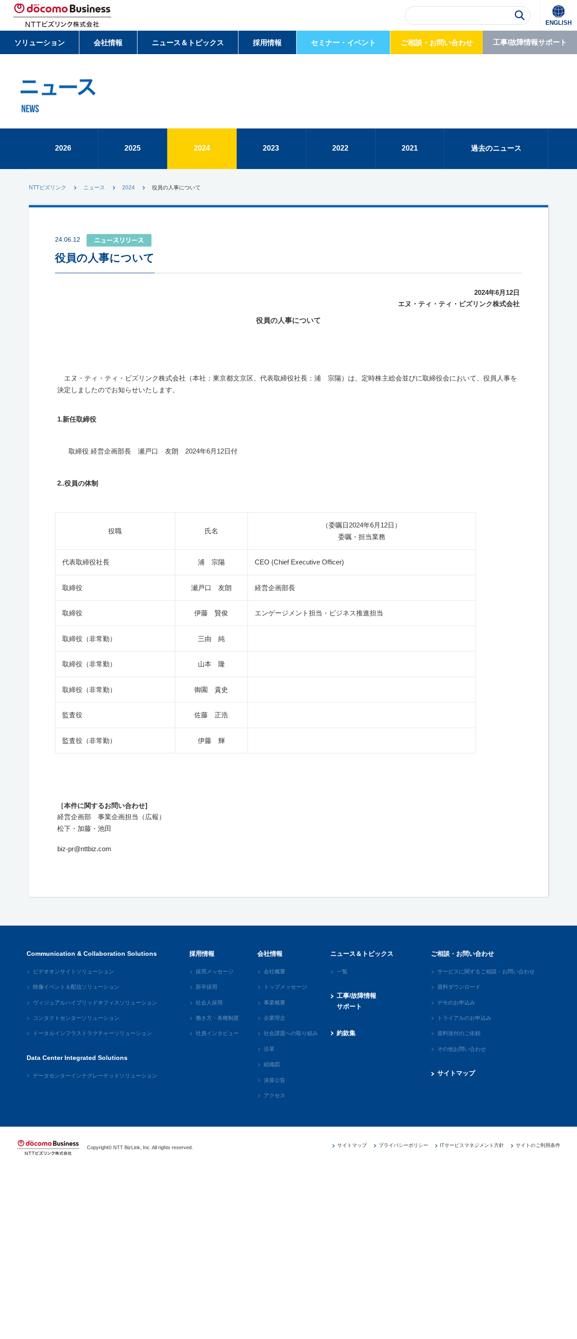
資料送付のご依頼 (459, 1033)
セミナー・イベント (343, 42)
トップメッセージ (285, 987)
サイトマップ (456, 1073)
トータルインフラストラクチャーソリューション (92, 1033)
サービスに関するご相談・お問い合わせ (486, 971)
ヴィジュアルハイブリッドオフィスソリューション (95, 1003)
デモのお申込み (456, 1003)
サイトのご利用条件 (538, 1145)
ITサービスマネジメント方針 (472, 1145)
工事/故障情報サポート (530, 42)
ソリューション (39, 42)
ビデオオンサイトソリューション (73, 971)
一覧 (342, 971)
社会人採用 (209, 1003)
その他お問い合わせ (461, 1049)
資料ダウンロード (459, 987)
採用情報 (267, 42)
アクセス (274, 1095)
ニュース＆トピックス (188, 42)
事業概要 (274, 1003)
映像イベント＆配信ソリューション (76, 987)
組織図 (272, 1064)
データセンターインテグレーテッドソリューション (95, 1076)
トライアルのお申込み (464, 1018)
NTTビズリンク (47, 187)
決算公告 (274, 1080)
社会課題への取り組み (291, 1033)
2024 (128, 187)
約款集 (346, 1032)
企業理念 (274, 1018)
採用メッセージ (215, 971)
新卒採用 (206, 987)
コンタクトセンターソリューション (76, 1018)
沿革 (269, 1049)
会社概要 (274, 971)
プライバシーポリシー (403, 1145)
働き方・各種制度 (217, 1018)
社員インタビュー (217, 1033)
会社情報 (108, 42)
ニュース (94, 187)
